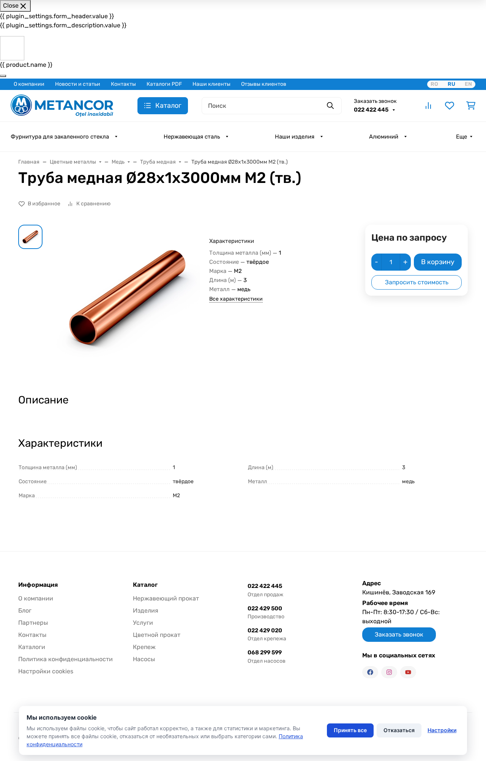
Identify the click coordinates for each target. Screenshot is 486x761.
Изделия (145, 610)
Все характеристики (236, 299)
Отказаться (399, 730)
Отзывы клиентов (263, 84)
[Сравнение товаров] (428, 105)
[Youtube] (408, 672)
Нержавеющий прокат (166, 598)
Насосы (144, 659)
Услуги (143, 622)
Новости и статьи (77, 84)
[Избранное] (449, 105)
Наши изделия (294, 136)
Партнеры (33, 622)
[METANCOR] (62, 105)
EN (468, 84)
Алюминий (383, 136)
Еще (461, 136)
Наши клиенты (211, 84)
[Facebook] (370, 672)
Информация (38, 585)
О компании (29, 84)
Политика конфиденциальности (65, 659)
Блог (25, 610)
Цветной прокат (156, 634)
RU (451, 84)
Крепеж (144, 647)
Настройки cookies (45, 671)
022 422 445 (372, 109)
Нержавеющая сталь (192, 136)
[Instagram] (389, 672)
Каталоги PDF (164, 84)
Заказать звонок (375, 101)
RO (434, 84)
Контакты (123, 84)
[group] (127, 302)
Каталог (145, 585)
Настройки (442, 730)
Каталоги (31, 647)
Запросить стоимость (416, 282)
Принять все (350, 730)
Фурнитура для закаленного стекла (60, 136)
